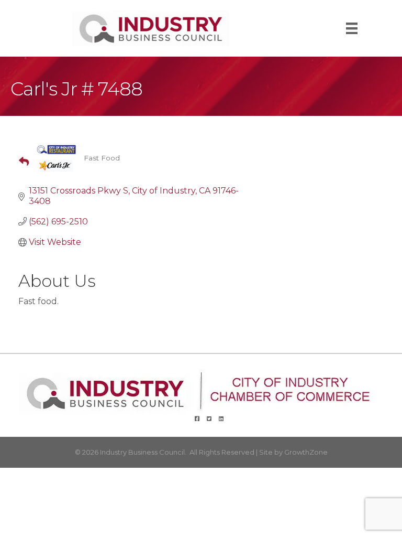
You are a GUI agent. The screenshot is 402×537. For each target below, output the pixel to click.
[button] (19, 162)
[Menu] (352, 28)
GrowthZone (306, 452)
